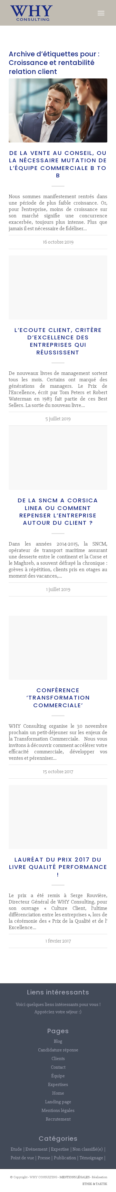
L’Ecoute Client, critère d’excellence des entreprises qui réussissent (58, 341)
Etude (16, 1149)
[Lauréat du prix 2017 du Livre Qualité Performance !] (58, 817)
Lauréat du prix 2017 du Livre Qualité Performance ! (58, 867)
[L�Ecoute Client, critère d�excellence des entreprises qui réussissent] (58, 287)
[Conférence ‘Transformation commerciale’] (58, 648)
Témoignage (91, 1158)
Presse (44, 1158)
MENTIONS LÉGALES (75, 1177)
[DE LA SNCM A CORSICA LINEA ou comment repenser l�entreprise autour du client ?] (58, 458)
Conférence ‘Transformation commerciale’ (58, 697)
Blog (58, 1041)
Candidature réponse (58, 1050)
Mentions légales (58, 1110)
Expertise (60, 1149)
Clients (58, 1058)
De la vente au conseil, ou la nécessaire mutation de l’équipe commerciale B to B (58, 164)
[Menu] (101, 12)
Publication (65, 1158)
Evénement (36, 1149)
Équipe (58, 1076)
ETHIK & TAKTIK (94, 1184)
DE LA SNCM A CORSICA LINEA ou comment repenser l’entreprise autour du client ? (58, 511)
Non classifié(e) (87, 1149)
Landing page (58, 1102)
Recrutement (58, 1119)
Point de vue (22, 1158)
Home (58, 1093)
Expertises (58, 1084)
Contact (58, 1067)
